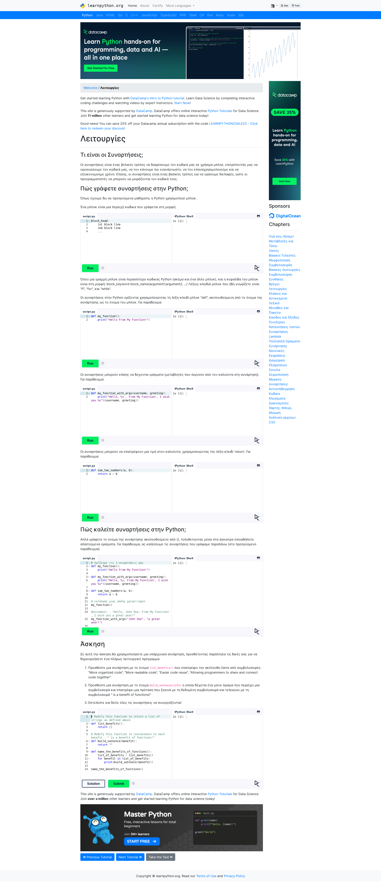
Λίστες (274, 251)
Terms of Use (206, 876)
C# (202, 15)
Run (90, 268)
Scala (231, 15)
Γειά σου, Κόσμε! (281, 236)
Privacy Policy (234, 876)
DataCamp (144, 111)
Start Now (182, 103)
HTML (110, 15)
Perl (210, 15)
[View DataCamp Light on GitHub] (258, 214)
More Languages (179, 6)
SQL (241, 15)
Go (120, 15)
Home (133, 5)
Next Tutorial (129, 857)
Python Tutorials (220, 111)
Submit (118, 783)
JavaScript (149, 15)
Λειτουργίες (278, 289)
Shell (192, 15)
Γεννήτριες (277, 322)
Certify (157, 6)
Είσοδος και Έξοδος (284, 317)
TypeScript (168, 15)
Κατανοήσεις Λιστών (284, 327)
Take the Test (159, 857)
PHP (183, 15)
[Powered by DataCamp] (258, 268)
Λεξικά (274, 303)
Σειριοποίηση (278, 374)
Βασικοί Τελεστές (282, 255)
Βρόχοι (274, 284)
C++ (134, 15)
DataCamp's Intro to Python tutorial (157, 98)
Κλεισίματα (277, 398)
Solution (93, 783)
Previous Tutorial (99, 857)
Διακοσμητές (279, 403)
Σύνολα (274, 370)
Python (87, 15)
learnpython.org (104, 5)
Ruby (220, 15)
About (144, 6)
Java (99, 15)
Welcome (90, 88)
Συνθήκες (276, 279)
